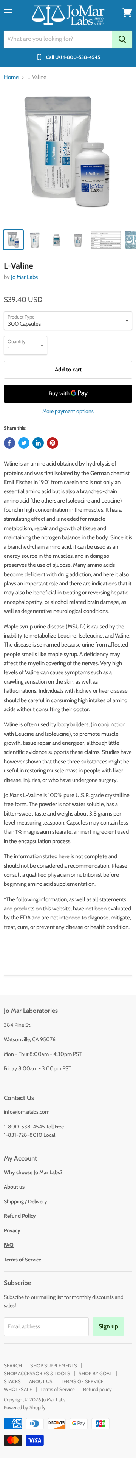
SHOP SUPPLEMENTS (53, 1365)
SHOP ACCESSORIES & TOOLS (37, 1373)
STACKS (12, 1381)
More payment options (68, 411)
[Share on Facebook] (9, 443)
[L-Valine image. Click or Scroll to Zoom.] (68, 156)
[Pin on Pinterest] (52, 443)
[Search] (122, 39)
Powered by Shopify (25, 1407)
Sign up (108, 1326)
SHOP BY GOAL (95, 1373)
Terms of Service (57, 1389)
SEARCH (13, 1365)
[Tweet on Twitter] (23, 443)
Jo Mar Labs (24, 277)
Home (11, 77)
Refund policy (97, 1389)
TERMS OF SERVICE (82, 1381)
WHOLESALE (18, 1389)
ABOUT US (41, 1381)
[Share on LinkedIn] (38, 443)
